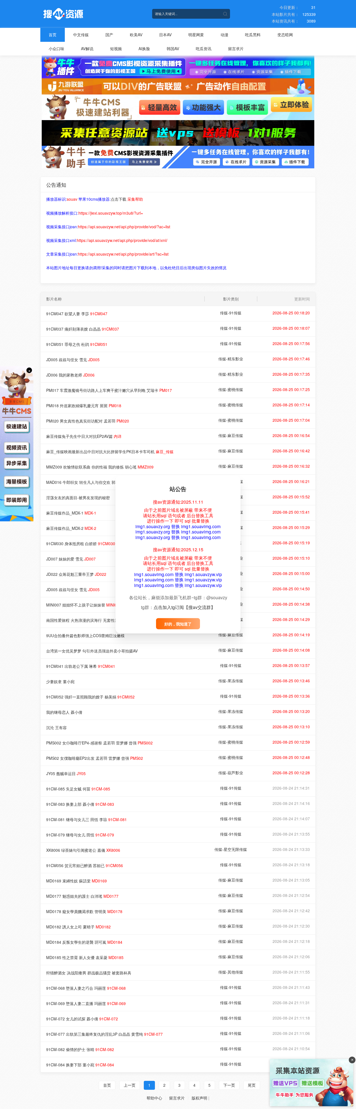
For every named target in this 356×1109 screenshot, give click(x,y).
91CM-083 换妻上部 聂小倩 (80, 804)
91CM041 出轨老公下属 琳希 (80, 666)
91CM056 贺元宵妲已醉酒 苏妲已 (84, 865)
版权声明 (199, 1098)
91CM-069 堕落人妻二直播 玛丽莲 (86, 1003)
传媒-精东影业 (230, 358)
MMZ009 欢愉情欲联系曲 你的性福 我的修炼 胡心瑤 (100, 467)
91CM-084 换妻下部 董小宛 (80, 1064)
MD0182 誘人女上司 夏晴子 (78, 927)
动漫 (224, 34)
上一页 (129, 1085)
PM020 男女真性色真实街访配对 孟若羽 (87, 421)
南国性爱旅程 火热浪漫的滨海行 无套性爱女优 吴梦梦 (92, 620)
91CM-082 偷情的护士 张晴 (80, 1049)
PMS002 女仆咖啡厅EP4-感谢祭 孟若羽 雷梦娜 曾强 (99, 743)
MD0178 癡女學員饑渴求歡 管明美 (84, 911)
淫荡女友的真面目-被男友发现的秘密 (78, 497)
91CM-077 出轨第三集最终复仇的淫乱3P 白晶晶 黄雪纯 (104, 1034)
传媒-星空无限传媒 (230, 849)
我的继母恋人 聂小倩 (64, 712)
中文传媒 (81, 34)
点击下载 (118, 199)
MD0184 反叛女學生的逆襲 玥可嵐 (84, 942)
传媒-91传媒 (230, 313)
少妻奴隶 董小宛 (60, 681)
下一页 (229, 1085)
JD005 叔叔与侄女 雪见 (73, 359)
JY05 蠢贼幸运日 (66, 773)
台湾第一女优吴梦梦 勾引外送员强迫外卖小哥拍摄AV (92, 651)
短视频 (116, 48)
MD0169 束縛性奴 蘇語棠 (76, 881)
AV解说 (87, 48)
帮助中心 (154, 1098)
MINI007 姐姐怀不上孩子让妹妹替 (83, 605)
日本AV (165, 34)
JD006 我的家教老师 (70, 375)
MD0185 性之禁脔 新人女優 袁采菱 (84, 957)
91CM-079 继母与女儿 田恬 (80, 835)
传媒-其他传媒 (230, 972)
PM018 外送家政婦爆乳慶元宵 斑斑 (83, 405)
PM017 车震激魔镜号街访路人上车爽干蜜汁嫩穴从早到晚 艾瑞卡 (109, 390)
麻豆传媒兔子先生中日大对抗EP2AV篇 (84, 436)
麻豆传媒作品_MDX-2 (71, 528)
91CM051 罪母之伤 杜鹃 (76, 344)
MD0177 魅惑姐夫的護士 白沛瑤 (82, 896)
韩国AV (173, 48)
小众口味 (56, 48)
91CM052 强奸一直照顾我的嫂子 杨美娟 (90, 697)
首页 (52, 34)
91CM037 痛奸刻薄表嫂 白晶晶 (82, 329)
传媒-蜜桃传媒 (230, 389)
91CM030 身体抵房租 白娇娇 (80, 543)
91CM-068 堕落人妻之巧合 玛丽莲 (86, 988)
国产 (109, 34)
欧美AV (136, 34)
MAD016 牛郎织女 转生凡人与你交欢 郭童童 (93, 482)
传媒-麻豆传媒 (230, 435)
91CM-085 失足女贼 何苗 (78, 789)
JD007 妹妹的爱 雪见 (71, 559)
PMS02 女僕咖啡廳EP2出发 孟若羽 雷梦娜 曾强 (94, 758)
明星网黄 (196, 34)
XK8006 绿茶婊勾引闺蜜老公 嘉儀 (83, 850)
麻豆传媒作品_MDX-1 (71, 513)
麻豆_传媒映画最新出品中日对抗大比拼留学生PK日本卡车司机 (110, 451)
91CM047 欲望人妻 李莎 (76, 313)
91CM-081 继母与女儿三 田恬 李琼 (86, 819)
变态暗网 (285, 34)
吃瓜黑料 (253, 34)
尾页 (252, 1085)
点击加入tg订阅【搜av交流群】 (184, 607)
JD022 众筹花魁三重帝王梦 (76, 574)
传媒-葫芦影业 (230, 772)
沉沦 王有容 (56, 727)
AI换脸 (144, 48)
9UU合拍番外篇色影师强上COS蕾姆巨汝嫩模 (85, 635)
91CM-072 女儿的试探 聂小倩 (82, 1018)
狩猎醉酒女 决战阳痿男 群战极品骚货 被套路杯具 (88, 972)
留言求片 (236, 48)
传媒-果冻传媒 (230, 680)
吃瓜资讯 (203, 48)
